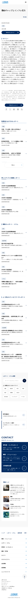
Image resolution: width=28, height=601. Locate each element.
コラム (3, 278)
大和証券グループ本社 (5, 588)
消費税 (11, 392)
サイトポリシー (4, 583)
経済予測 (4, 240)
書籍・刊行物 (4, 551)
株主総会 (6, 396)
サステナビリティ (5, 559)
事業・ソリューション (6, 538)
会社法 (18, 392)
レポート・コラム (11, 533)
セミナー (3, 555)
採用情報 (3, 567)
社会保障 (4, 327)
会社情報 (3, 563)
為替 (5, 392)
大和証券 (3, 589)
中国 (3, 126)
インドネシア (14, 396)
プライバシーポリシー (5, 581)
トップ (3, 533)
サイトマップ (4, 584)
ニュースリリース (5, 571)
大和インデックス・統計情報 (7, 586)
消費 (5, 388)
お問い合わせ (4, 579)
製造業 (11, 388)
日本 (3, 25)
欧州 (3, 138)
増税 (23, 388)
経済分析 (20, 533)
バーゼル (23, 396)
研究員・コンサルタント (7, 547)
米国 (3, 150)
